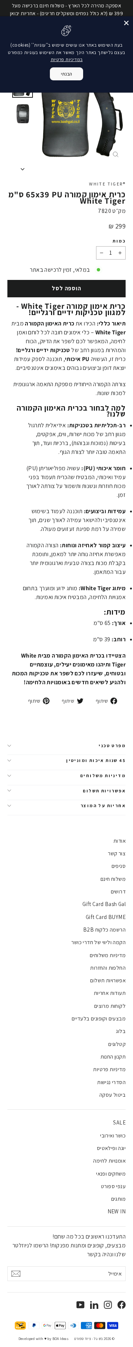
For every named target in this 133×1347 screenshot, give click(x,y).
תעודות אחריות (110, 992)
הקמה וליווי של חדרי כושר (98, 942)
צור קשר (117, 853)
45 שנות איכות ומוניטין (96, 760)
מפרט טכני (112, 745)
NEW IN (117, 1211)
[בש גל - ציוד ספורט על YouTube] (80, 1304)
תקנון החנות (113, 1056)
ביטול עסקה (112, 1094)
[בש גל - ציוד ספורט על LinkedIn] (94, 1304)
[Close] (126, 23)
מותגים (118, 1198)
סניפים (119, 865)
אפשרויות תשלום (104, 790)
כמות (119, 241)
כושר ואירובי (113, 1135)
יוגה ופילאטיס (111, 1148)
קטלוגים (117, 1043)
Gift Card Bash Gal (104, 904)
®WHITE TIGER (107, 184)
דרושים (118, 891)
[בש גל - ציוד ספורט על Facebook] (121, 1304)
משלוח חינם (113, 878)
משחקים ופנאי (111, 1173)
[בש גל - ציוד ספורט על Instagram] (108, 1304)
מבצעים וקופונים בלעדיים (99, 1018)
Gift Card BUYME (106, 916)
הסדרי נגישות (111, 1082)
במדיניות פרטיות (67, 59)
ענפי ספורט (113, 1186)
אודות (119, 840)
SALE (119, 1122)
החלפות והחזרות (108, 967)
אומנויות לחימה (109, 1160)
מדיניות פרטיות (109, 1069)
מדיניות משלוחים (103, 775)
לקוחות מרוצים (110, 1005)
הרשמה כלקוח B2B (104, 929)
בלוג (121, 1031)
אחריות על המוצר (103, 805)
